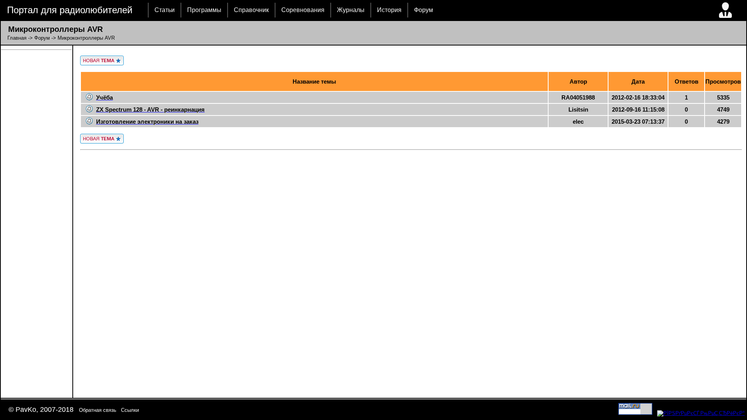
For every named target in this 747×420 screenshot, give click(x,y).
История (389, 10)
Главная (16, 38)
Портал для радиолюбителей (69, 10)
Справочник (251, 10)
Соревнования (302, 10)
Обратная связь (97, 410)
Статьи (164, 10)
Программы (204, 10)
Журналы (351, 10)
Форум (423, 10)
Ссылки (130, 410)
